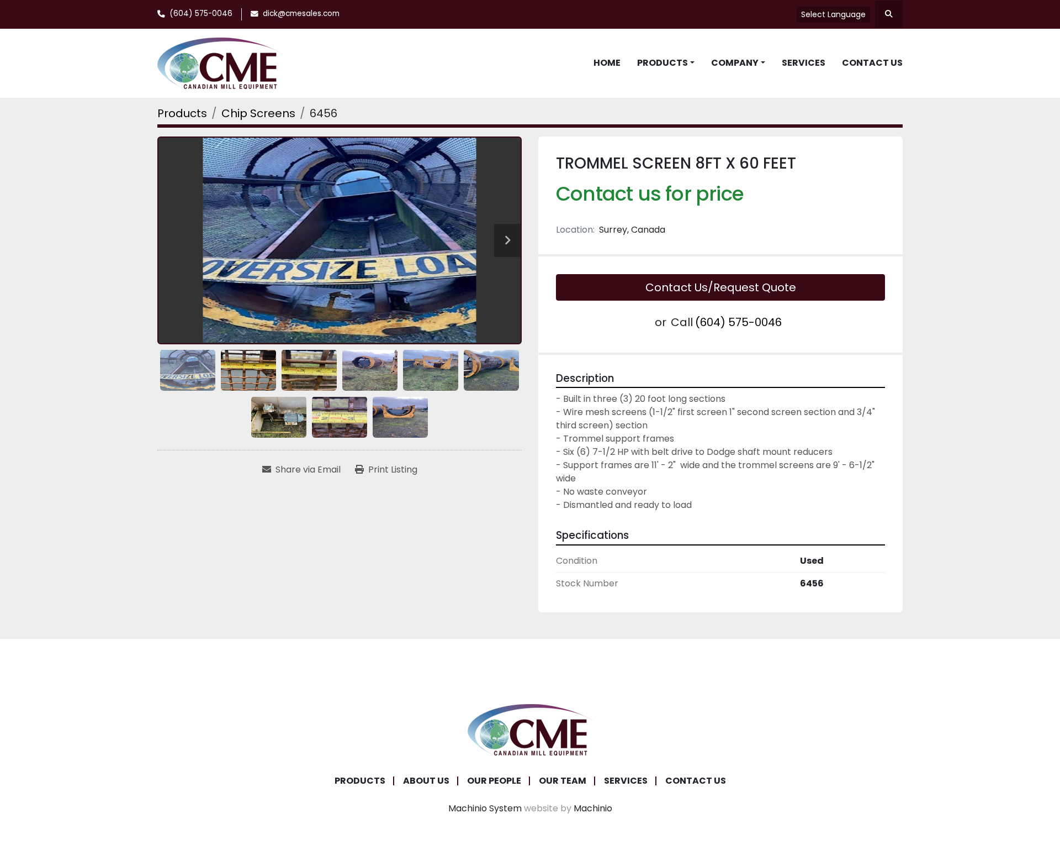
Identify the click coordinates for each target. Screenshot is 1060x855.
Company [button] (735, 62)
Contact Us (872, 62)
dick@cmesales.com (301, 13)
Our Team (562, 780)
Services (803, 62)
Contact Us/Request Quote (720, 287)
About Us (426, 780)
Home (607, 62)
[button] (666, 63)
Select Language (833, 14)
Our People (494, 780)
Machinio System (485, 808)
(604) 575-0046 (200, 13)
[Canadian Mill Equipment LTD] (530, 729)
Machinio (593, 808)
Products (662, 62)
